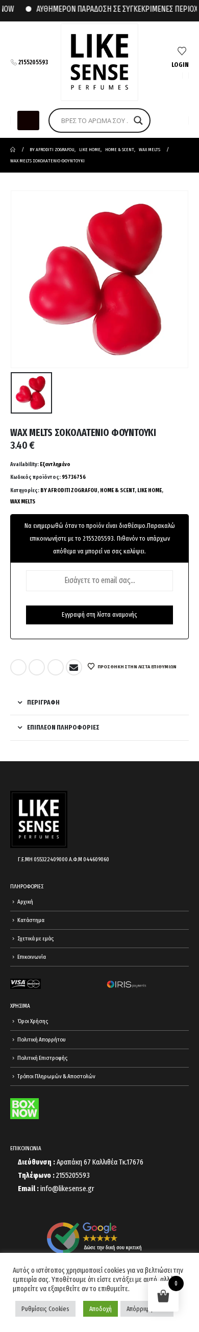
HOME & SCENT (117, 490)
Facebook (18, 667)
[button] (28, 120)
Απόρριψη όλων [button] (147, 1309)
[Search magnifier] (138, 120)
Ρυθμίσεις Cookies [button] (45, 1309)
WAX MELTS (22, 501)
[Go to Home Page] (12, 149)
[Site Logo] (99, 62)
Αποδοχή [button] (100, 1309)
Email (74, 667)
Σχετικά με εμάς (35, 938)
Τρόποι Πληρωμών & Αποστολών (56, 1076)
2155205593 (33, 62)
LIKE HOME (149, 490)
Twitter (37, 667)
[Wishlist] (182, 51)
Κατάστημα (30, 920)
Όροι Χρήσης (32, 1021)
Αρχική (25, 901)
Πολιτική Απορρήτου (41, 1039)
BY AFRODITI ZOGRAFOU (68, 490)
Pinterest (55, 667)
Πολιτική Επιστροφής (42, 1057)
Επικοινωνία (31, 956)
